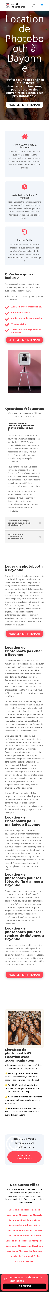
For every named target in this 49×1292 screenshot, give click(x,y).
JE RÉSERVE (24, 1286)
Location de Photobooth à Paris (24, 1209)
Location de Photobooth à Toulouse (24, 1230)
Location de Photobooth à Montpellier (24, 1240)
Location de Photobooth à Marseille (24, 1215)
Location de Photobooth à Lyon (24, 1220)
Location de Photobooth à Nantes (24, 1235)
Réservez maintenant (24, 1157)
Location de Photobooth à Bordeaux (24, 1251)
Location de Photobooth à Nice (24, 1225)
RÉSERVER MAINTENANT (24, 104)
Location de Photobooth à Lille (25, 1256)
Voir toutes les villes (25, 1261)
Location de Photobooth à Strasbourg (24, 1246)
